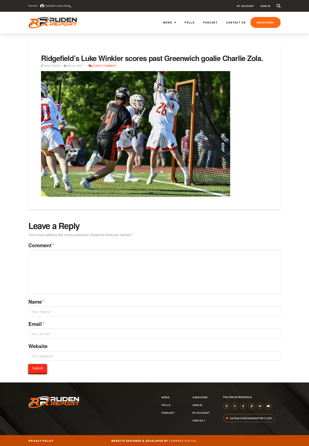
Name (36, 301)
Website (38, 346)
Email (36, 323)
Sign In (265, 5)
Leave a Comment (104, 65)
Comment (41, 245)
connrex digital (183, 440)
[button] (279, 6)
